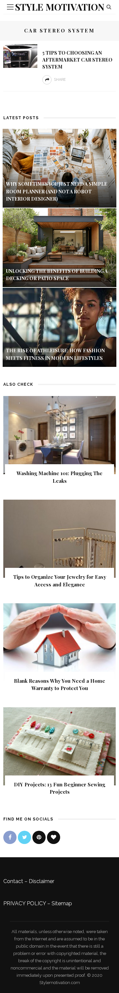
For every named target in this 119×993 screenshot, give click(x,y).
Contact (13, 881)
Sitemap (62, 903)
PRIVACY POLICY (24, 903)
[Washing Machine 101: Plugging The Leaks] (59, 434)
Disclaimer (41, 881)
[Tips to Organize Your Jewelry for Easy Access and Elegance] (59, 538)
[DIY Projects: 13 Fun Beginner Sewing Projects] (59, 746)
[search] (108, 7)
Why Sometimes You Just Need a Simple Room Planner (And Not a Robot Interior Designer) (56, 191)
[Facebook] (10, 837)
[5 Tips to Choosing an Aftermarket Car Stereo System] (20, 55)
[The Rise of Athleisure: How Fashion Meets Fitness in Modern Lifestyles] (59, 327)
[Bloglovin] (53, 837)
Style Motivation (59, 7)
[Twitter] (24, 837)
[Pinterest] (39, 837)
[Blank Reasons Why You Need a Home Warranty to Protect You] (59, 642)
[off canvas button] (10, 7)
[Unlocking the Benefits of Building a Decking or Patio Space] (59, 247)
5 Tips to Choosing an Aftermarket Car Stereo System (77, 59)
